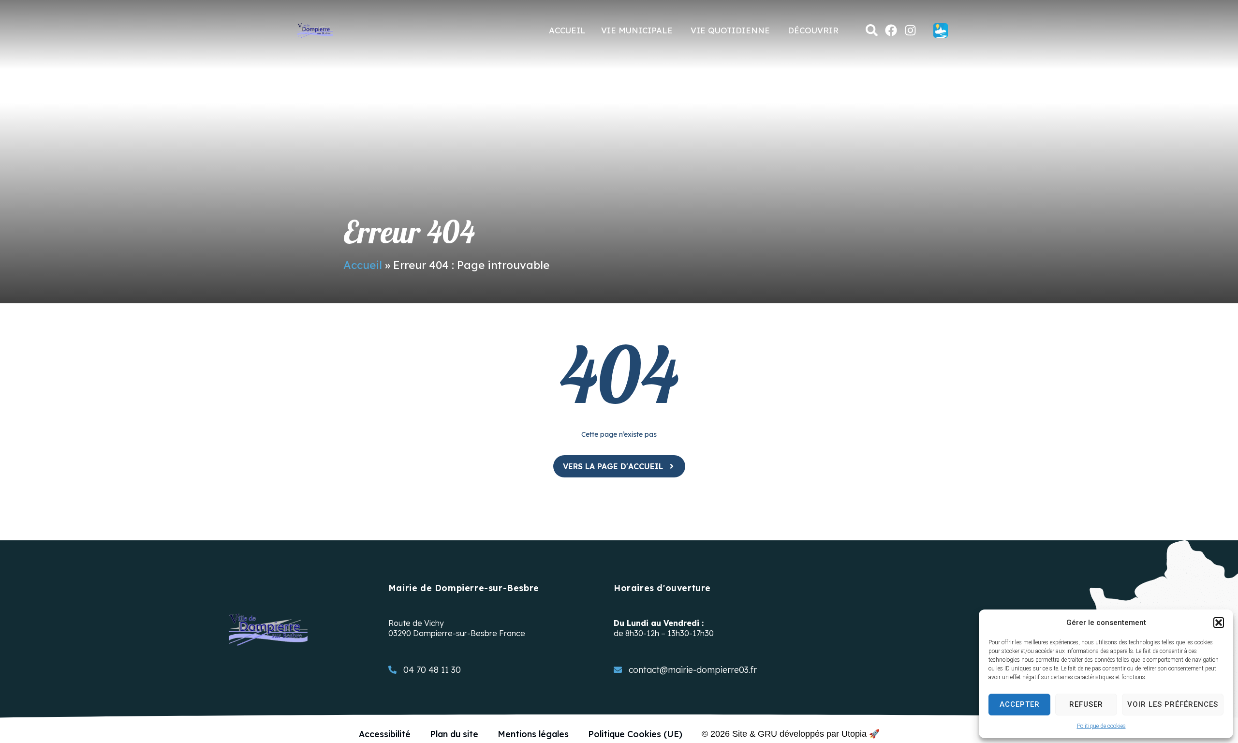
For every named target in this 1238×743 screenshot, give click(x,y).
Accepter (1020, 704)
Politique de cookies (1101, 726)
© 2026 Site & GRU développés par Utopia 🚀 (791, 734)
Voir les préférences (1172, 704)
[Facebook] (891, 30)
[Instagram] (910, 30)
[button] (1218, 622)
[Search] (871, 30)
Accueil (362, 265)
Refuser (1086, 704)
